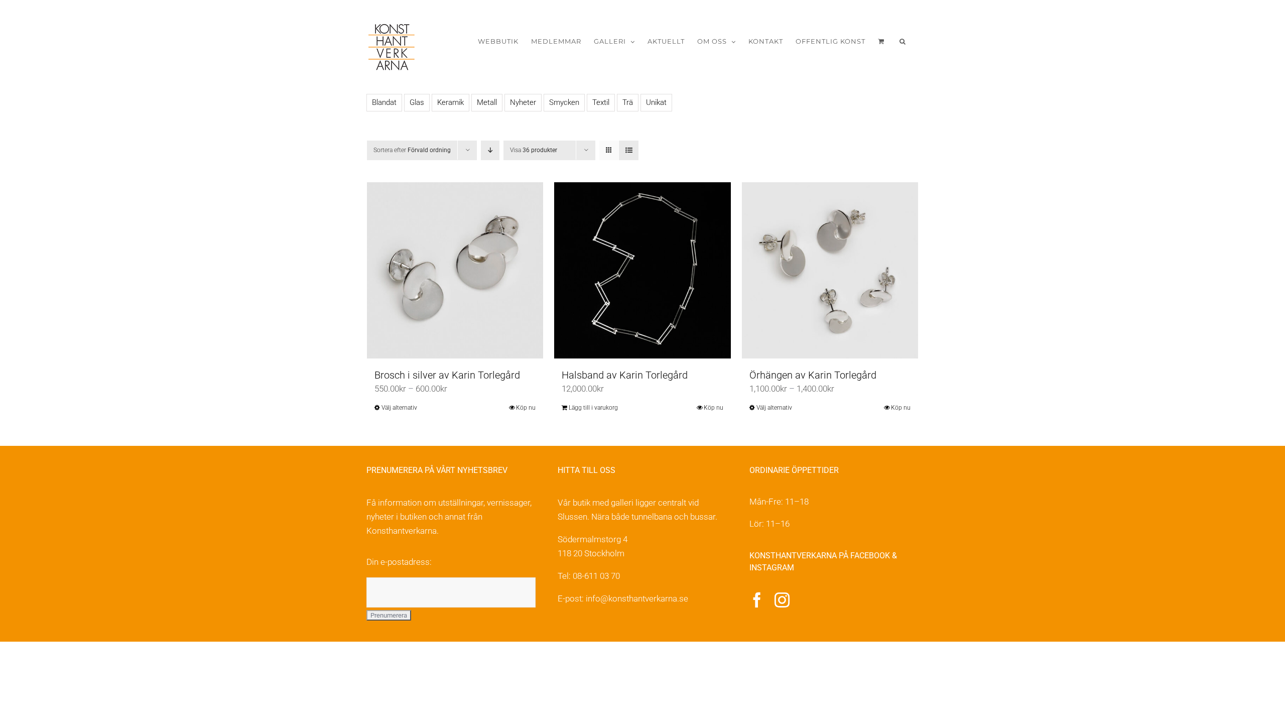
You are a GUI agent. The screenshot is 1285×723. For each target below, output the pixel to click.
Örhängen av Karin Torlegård (812, 375)
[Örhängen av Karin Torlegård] (830, 270)
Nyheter (523, 102)
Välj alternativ (399, 407)
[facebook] (756, 600)
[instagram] (782, 600)
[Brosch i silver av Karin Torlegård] (455, 270)
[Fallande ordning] (490, 150)
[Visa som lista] (628, 150)
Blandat (384, 102)
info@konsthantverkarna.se (637, 598)
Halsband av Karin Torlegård (625, 375)
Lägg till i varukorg (593, 407)
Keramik (450, 102)
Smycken (564, 102)
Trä (627, 102)
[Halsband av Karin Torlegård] (642, 270)
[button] (903, 41)
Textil (600, 102)
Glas (417, 102)
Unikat (656, 102)
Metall (487, 102)
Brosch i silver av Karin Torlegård (447, 375)
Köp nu (526, 407)
